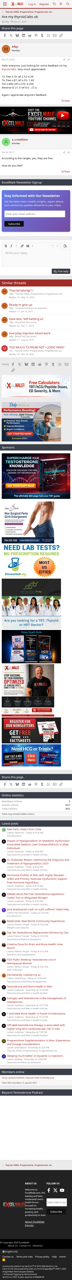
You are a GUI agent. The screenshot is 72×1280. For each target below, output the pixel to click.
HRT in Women (15, 969)
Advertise (37, 1245)
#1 (69, 59)
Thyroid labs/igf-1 (21, 290)
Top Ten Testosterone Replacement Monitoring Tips (38, 932)
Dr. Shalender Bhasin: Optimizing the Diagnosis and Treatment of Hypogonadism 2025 (38, 861)
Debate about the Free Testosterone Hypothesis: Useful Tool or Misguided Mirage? (36, 895)
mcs (11, 350)
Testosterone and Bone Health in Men (29, 986)
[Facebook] (48, 1191)
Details (30, 1271)
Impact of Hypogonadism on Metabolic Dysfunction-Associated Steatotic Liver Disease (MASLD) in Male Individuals (38, 844)
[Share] (64, 60)
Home (62, 1256)
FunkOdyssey (47, 1077)
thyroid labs (9, 69)
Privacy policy (42, 1256)
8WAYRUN (39, 1277)
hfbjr (7, 21)
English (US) (11, 1251)
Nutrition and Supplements (21, 954)
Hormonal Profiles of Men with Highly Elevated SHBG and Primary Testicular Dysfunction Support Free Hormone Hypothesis (37, 878)
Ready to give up (20, 305)
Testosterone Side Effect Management (27, 981)
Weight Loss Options (18, 927)
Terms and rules (24, 1256)
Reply (67, 100)
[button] (5, 246)
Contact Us (25, 1245)
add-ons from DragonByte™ (42, 1268)
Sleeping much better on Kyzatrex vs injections (35, 1055)
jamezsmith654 (16, 1077)
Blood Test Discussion (25, 322)
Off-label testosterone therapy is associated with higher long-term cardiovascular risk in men (36, 1026)
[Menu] (5, 4)
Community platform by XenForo (30, 1266)
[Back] (54, 4)
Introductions (14, 835)
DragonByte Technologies (14, 1271)
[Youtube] (62, 1191)
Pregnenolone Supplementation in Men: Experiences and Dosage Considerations (38, 1042)
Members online (13, 1072)
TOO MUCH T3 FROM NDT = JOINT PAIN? (36, 347)
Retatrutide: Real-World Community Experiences (36, 921)
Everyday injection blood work (29, 333)
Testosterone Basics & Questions (31, 308)
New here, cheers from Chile (24, 829)
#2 (69, 152)
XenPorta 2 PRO (9, 1277)
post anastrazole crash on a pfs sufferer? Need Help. (38, 909)
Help (54, 1256)
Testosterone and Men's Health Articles (27, 854)
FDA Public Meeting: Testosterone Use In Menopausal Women (31, 961)
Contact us (8, 1256)
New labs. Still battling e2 (26, 319)
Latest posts (10, 823)
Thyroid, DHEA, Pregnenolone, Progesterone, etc (38, 293)
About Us (13, 1245)
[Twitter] (55, 1191)
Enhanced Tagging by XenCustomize (20, 1274)
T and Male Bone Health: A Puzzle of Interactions (36, 1013)
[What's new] (60, 4)
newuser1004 (32, 1077)
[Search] (67, 4)
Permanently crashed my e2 (24, 974)
